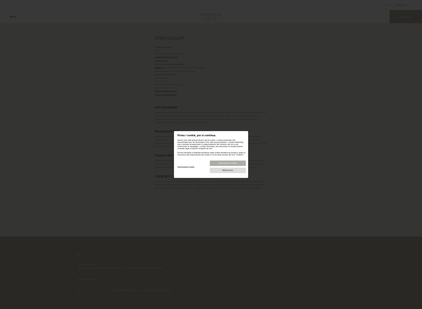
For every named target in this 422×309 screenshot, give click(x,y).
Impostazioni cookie (185, 167)
